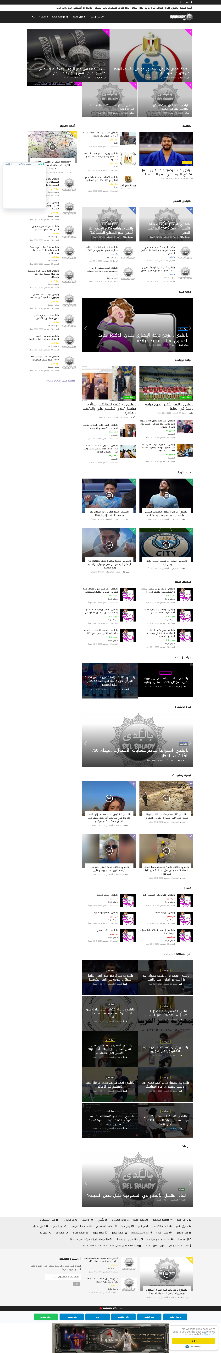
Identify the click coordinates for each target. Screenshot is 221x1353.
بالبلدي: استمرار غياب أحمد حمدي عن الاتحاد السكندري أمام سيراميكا (165, 1084)
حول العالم (78, 17)
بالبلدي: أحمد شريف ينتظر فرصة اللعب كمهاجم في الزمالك (110, 1084)
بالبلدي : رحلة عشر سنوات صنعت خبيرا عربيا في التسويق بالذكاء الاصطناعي (100, 590)
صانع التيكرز (139, 1220)
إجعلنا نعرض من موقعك (128, 1239)
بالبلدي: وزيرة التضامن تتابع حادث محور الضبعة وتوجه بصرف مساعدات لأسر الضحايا (100, 156)
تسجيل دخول (185, 2)
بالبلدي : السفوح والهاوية (106, 913)
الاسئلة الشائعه (161, 1226)
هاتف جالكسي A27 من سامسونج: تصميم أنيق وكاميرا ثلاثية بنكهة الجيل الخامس (158, 250)
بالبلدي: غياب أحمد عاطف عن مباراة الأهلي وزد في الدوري (165, 1049)
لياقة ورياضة (183, 359)
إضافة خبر (60, 1233)
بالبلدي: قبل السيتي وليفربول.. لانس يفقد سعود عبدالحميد (45, 227)
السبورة (125, 689)
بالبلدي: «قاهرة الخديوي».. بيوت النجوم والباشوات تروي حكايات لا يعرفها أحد (44, 250)
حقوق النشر (182, 1226)
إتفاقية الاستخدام (105, 1226)
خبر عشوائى (69, 1220)
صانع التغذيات (119, 1220)
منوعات (186, 1146)
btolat (191, 413)
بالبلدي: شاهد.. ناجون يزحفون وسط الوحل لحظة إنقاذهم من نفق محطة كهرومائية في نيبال (166, 870)
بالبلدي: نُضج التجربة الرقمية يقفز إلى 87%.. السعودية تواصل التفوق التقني (157, 269)
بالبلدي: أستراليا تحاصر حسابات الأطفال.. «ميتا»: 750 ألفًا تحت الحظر (168, 228)
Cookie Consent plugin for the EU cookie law (193, 1346)
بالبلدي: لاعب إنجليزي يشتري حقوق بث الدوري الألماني (46, 316)
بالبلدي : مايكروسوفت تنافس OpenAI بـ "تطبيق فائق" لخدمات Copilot (158, 590)
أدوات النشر (183, 1220)
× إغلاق (8, 163)
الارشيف (86, 1220)
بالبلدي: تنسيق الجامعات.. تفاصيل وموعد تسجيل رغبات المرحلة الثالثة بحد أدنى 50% (165, 1120)
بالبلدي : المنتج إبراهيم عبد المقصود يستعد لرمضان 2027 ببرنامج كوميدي (101, 611)
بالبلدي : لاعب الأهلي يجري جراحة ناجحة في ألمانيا (169, 406)
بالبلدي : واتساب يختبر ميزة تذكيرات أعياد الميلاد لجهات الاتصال (159, 611)
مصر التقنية (149, 1317)
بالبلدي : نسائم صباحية (107, 895)
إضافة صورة (99, 1233)
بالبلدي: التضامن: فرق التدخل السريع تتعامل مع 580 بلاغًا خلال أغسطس (101, 178)
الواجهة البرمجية (161, 1220)
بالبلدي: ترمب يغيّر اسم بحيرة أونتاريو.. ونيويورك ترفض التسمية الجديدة (166, 1291)
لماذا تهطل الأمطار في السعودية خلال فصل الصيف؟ (136, 1195)
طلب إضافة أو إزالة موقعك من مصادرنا (90, 1239)
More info (209, 1334)
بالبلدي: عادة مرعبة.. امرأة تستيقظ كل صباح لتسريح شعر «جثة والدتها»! (43, 274)
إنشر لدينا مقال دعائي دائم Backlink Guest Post (110, 1246)
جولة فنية (185, 291)
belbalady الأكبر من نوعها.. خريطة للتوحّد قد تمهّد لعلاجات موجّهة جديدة (52, 165)
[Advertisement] (25, 186)
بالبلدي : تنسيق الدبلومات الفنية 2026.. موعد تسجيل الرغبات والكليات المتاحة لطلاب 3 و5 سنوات (157, 447)
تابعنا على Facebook (60, 380)
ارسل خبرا (126, 1226)
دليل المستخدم (48, 1220)
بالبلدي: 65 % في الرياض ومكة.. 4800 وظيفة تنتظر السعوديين (44, 358)
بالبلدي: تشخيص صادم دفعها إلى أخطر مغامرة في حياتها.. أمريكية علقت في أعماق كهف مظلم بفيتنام (109, 818)
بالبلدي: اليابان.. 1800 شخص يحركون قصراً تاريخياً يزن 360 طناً (44, 296)
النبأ (191, 178)
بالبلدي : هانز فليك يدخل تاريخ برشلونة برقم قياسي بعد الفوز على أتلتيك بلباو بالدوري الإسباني (157, 424)
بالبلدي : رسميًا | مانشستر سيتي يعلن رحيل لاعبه (166, 563)
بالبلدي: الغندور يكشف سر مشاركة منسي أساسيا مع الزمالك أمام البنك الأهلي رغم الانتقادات (131, 8)
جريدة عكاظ (53, 192)
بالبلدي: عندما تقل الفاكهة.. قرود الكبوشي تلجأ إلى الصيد (170, 107)
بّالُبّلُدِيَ (101, 1220)
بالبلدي (186, 125)
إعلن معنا (183, 1239)
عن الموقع (58, 1226)
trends (182, 822)
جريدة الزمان (100, 77)
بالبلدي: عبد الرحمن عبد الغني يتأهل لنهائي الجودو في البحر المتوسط (167, 172)
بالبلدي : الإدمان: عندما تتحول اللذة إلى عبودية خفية (157, 931)
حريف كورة (184, 472)
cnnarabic (69, 173)
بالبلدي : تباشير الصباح (107, 930)
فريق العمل (39, 1226)
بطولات (183, 519)
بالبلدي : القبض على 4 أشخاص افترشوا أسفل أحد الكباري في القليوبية (100, 426)
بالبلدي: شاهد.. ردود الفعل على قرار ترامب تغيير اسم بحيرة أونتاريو (109, 869)
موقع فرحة (183, 345)
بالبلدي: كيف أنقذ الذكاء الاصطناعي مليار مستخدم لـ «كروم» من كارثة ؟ (101, 248)
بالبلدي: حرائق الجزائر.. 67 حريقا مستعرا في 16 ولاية (112, 107)
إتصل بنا (44, 1233)
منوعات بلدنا (183, 581)
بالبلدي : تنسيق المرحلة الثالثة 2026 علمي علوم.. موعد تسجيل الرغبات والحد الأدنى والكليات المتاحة (100, 449)
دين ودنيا (96, 17)
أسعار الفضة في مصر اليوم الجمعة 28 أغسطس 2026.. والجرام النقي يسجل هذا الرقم (72, 71)
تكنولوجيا (171, 257)
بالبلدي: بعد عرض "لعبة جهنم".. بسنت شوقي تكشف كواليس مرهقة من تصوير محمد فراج (110, 1120)
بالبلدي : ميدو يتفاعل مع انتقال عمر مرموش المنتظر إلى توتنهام (109, 513)
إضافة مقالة (79, 1233)
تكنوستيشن (72, 1317)
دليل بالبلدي (182, 1233)
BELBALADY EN (140, 1233)
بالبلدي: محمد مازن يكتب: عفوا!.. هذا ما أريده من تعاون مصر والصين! (100, 134)
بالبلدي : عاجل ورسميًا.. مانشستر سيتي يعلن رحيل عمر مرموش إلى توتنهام (166, 513)
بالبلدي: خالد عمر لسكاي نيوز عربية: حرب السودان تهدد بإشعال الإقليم (165, 680)
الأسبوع (171, 434)
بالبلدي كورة (162, 1233)
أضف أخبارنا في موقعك (159, 1239)
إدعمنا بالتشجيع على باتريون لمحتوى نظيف (167, 1246)
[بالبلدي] (107, 1308)
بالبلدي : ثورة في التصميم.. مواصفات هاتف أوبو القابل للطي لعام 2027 (101, 631)
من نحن (142, 1226)
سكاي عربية (181, 686)
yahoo (131, 113)
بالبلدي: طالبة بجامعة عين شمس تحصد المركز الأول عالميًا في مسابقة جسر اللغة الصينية (110, 680)
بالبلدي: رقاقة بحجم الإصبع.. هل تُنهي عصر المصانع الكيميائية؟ (110, 230)
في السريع (171, 899)
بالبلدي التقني (181, 200)
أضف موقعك (45, 1317)
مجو (97, 1317)
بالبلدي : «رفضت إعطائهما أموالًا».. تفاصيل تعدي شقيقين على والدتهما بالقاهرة (109, 408)
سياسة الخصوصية (80, 1226)
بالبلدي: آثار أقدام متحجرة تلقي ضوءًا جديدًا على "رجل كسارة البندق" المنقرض (166, 816)
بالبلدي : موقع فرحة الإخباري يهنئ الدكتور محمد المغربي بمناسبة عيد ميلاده (143, 338)
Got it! (193, 1341)
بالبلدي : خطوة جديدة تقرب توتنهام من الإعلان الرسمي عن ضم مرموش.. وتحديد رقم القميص (109, 564)
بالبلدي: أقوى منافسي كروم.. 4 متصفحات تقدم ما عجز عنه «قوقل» (102, 269)
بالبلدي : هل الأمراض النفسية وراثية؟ (158, 895)
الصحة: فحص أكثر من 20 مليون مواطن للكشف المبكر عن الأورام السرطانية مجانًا (151, 71)
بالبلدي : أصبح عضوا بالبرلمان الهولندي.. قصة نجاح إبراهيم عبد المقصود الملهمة (160, 633)
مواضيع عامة (59, 17)
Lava (187, 887)
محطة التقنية (175, 1317)
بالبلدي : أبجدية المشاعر (164, 913)
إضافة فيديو (118, 1233)
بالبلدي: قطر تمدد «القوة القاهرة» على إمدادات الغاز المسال (43, 337)
